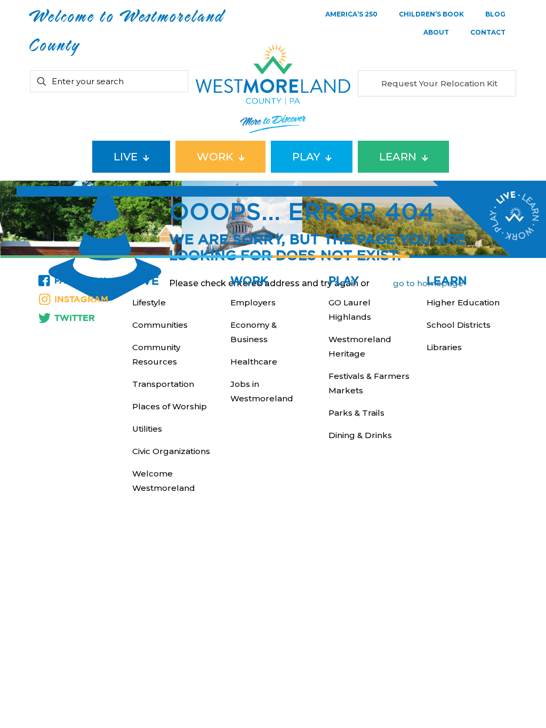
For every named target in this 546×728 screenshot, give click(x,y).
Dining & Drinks (360, 435)
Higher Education (463, 302)
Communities (160, 325)
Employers (253, 302)
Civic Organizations (171, 451)
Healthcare (253, 362)
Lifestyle (149, 302)
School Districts (459, 325)
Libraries (444, 347)
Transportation (163, 384)
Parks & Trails (356, 413)
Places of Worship (169, 406)
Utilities (147, 429)
